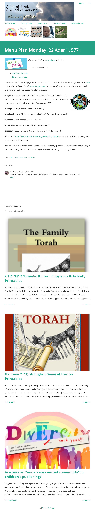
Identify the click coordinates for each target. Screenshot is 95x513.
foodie (16, 157)
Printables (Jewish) (59, 23)
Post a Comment (11, 500)
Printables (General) (77, 23)
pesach (26, 157)
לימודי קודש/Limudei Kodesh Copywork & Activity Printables (45, 278)
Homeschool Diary (20, 77)
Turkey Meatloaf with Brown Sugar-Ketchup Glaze (35, 136)
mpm (21, 157)
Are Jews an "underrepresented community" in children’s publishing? (44, 474)
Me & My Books (10, 23)
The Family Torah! (26, 23)
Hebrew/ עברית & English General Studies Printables (39, 376)
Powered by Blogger (48, 508)
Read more (86, 304)
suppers (32, 157)
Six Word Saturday (20, 73)
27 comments (9, 304)
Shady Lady (14, 172)
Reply (12, 177)
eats (11, 157)
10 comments (9, 402)
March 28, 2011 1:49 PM (26, 172)
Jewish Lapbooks (42, 23)
